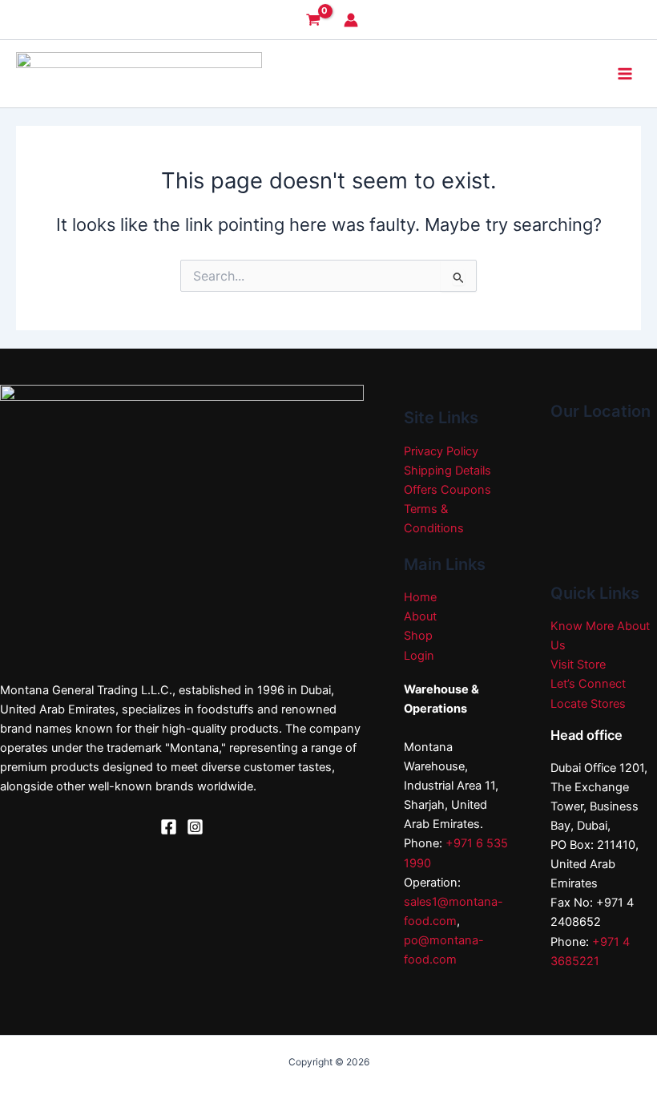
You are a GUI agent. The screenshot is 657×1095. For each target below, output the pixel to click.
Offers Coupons (447, 490)
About (420, 616)
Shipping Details (447, 470)
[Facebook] (168, 826)
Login (419, 656)
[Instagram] (195, 826)
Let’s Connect (588, 684)
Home (420, 597)
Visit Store (578, 664)
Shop (418, 635)
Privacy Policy (441, 451)
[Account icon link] (351, 20)
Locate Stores (588, 704)
